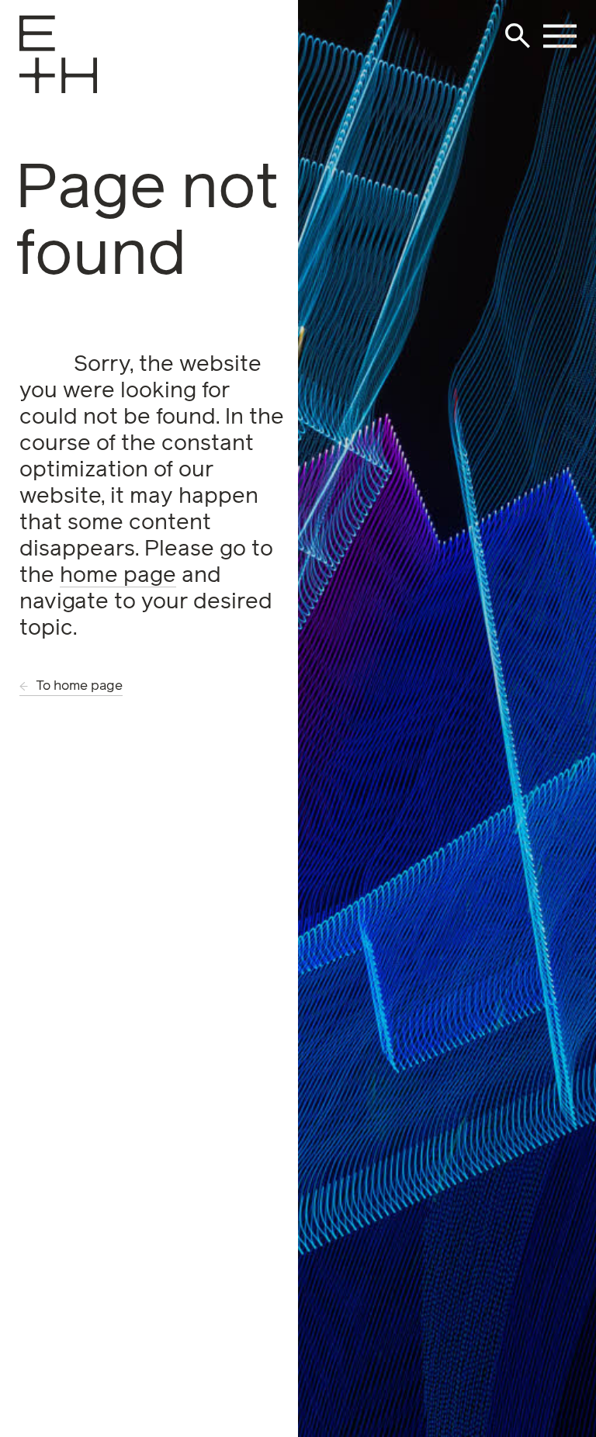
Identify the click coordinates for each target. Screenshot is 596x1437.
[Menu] (36, 75)
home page (118, 576)
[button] (517, 35)
